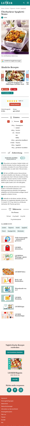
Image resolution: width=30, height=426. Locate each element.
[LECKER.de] (6, 3)
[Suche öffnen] (24, 3)
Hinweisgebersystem (6, 412)
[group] (15, 78)
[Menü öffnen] (28, 3)
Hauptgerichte (11, 231)
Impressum (4, 398)
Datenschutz (4, 404)
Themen (3, 417)
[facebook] (9, 390)
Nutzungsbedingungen (7, 401)
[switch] (22, 158)
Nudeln (18, 8)
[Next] (27, 76)
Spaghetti (23, 8)
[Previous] (2, 76)
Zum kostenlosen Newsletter (15, 352)
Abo (2, 423)
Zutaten (7, 8)
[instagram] (21, 390)
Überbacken (21, 231)
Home (2, 8)
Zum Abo (15, 379)
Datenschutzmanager (7, 406)
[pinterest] (15, 390)
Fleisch (4, 231)
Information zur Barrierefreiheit (9, 409)
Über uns (3, 414)
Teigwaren (12, 8)
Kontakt (3, 420)
